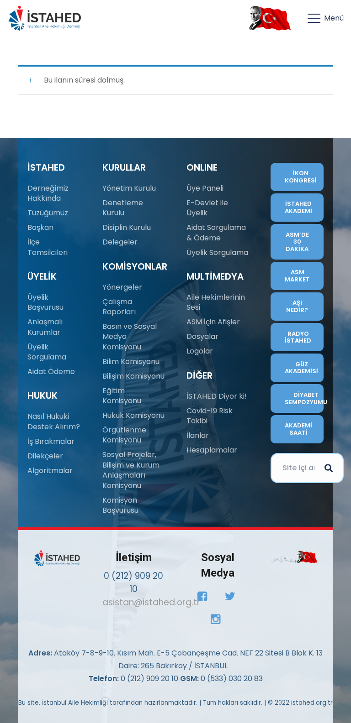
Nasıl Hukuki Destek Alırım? (53, 421)
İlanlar (197, 435)
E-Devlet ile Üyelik (207, 208)
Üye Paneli (204, 188)
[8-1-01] (268, 18)
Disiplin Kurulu (126, 227)
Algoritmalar (50, 470)
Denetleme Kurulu (122, 208)
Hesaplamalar (211, 450)
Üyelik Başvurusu (45, 302)
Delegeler (120, 242)
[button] (326, 18)
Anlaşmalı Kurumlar (45, 327)
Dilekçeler (45, 456)
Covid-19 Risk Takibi (209, 416)
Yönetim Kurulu (129, 188)
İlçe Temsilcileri (47, 247)
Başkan (40, 227)
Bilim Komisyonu (131, 361)
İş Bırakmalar (50, 441)
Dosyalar (202, 336)
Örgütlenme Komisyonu (124, 435)
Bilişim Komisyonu (133, 376)
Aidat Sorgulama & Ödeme (216, 232)
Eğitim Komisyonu (121, 395)
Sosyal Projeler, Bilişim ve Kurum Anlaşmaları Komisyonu (131, 469)
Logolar (199, 351)
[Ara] (328, 468)
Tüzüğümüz (47, 213)
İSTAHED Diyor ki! (216, 396)
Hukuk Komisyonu (133, 415)
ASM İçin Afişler (213, 322)
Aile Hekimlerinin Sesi (215, 302)
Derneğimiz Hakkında (48, 193)
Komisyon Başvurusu (120, 505)
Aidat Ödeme (51, 371)
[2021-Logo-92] (44, 18)
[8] (294, 556)
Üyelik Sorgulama (46, 352)
